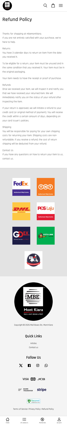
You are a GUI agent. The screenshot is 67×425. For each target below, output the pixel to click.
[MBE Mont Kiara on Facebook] (29, 367)
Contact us (33, 347)
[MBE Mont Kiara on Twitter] (21, 367)
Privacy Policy (34, 409)
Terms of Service (20, 409)
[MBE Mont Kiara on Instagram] (37, 367)
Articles (33, 343)
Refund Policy (48, 409)
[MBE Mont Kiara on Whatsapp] (46, 367)
